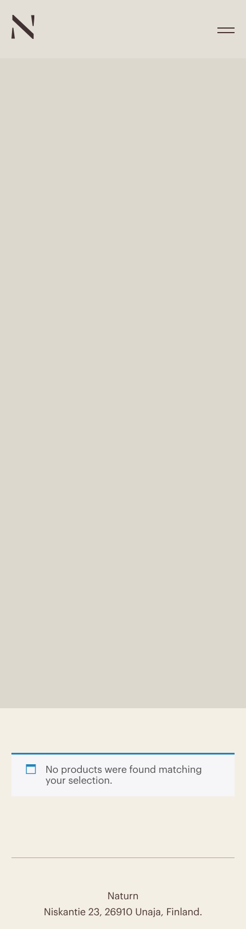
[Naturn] (22, 35)
